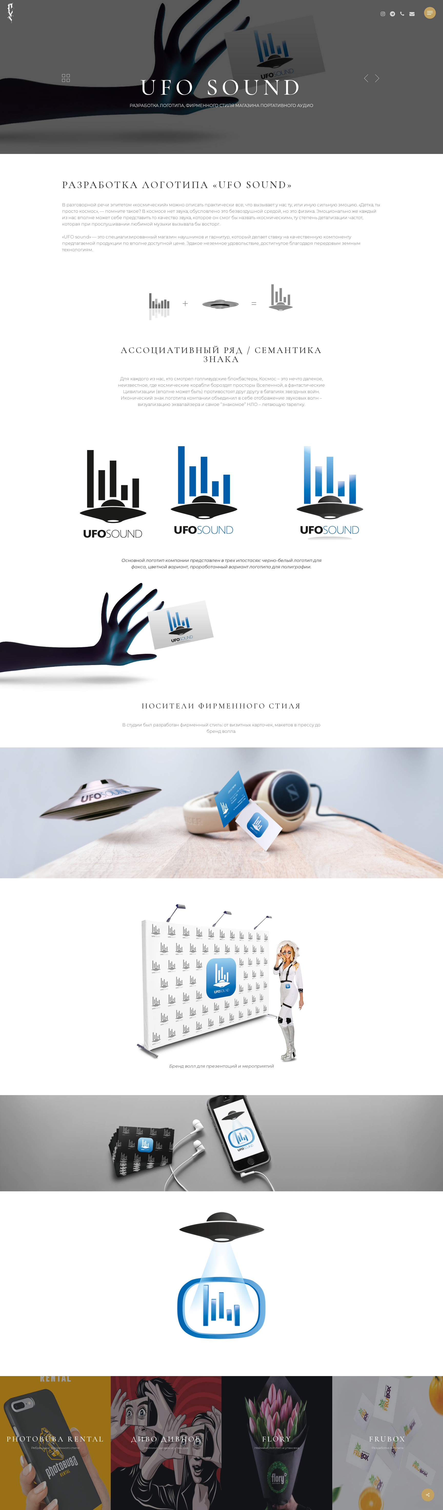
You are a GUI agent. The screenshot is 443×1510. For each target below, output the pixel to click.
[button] (430, 13)
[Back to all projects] (66, 78)
